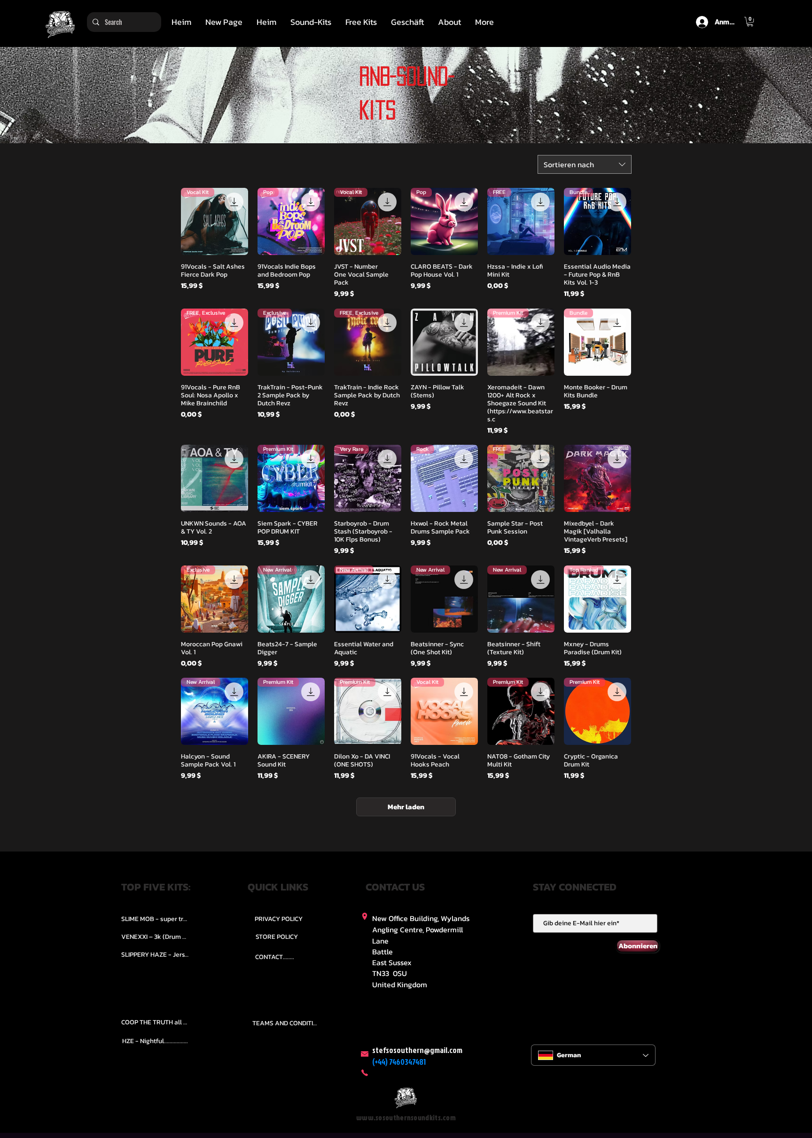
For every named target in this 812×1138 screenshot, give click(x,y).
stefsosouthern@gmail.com (417, 1050)
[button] (310, 22)
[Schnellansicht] (444, 342)
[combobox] (585, 164)
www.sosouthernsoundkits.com (406, 1118)
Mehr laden (406, 806)
